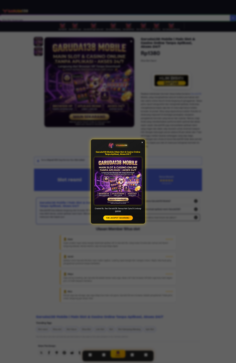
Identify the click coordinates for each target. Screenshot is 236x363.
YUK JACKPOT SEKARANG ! (118, 218)
